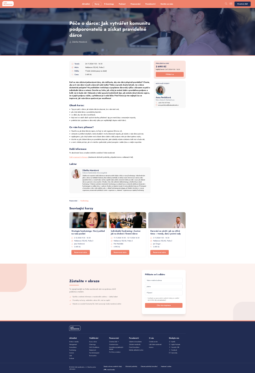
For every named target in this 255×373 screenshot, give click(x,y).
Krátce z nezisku (74, 342)
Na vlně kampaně (94, 353)
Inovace (71, 353)
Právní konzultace (134, 347)
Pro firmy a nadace (114, 352)
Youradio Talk (175, 347)
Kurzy (97, 4)
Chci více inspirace (164, 305)
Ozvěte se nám (166, 4)
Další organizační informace (78, 157)
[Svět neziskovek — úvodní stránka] (8, 3)
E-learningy (109, 4)
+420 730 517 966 (164, 103)
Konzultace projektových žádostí (116, 348)
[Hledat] (226, 4)
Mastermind (92, 350)
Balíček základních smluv (136, 350)
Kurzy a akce (93, 342)
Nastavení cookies (166, 366)
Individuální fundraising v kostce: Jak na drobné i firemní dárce (126, 232)
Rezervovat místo (80, 252)
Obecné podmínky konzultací (149, 366)
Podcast (122, 4)
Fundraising (84, 201)
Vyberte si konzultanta (135, 342)
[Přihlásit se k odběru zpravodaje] (231, 4)
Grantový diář (242, 4)
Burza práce (92, 356)
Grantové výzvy (113, 344)
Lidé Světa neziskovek (155, 344)
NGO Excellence (94, 347)
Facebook (174, 350)
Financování (135, 4)
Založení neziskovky (134, 344)
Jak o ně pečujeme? (160, 300)
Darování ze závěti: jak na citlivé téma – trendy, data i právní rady (165, 232)
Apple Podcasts (175, 344)
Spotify (173, 342)
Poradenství (150, 4)
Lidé (70, 356)
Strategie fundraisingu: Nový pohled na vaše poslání (88, 232)
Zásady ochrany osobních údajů (112, 366)
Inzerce (151, 347)
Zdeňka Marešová (79, 41)
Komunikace (72, 347)
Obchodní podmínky (131, 366)
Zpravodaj (174, 353)
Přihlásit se (170, 74)
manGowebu (111, 370)
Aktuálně (86, 4)
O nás (151, 338)
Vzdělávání (93, 338)
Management (73, 344)
